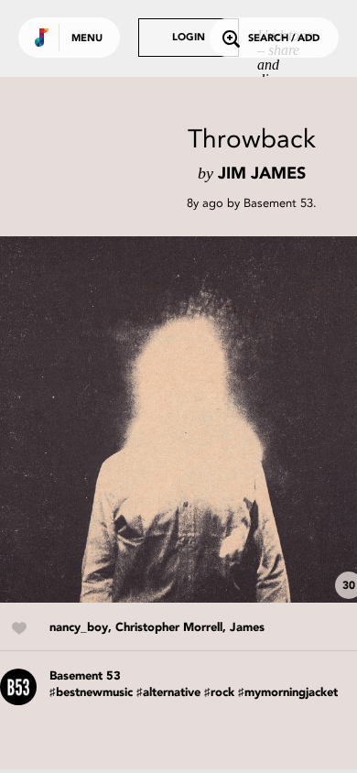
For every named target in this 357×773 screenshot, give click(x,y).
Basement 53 (278, 203)
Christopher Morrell (168, 628)
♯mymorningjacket (288, 693)
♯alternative (168, 693)
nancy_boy (78, 628)
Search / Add (283, 39)
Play (183, 419)
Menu (87, 39)
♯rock (219, 693)
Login (188, 38)
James (247, 628)
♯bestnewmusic (91, 693)
